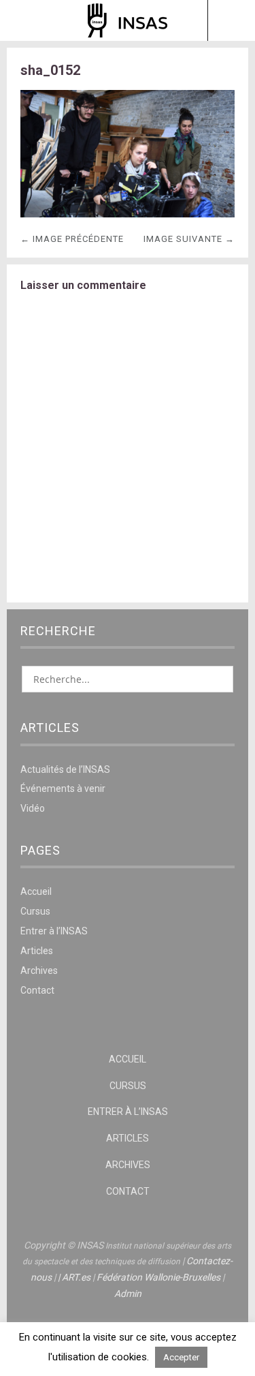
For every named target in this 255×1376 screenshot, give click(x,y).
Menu (24, 20)
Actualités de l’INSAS (65, 769)
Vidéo (32, 808)
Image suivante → (189, 239)
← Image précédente (72, 239)
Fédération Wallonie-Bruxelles (158, 1277)
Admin (127, 1293)
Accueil (36, 891)
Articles (36, 950)
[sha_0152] (127, 213)
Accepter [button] (181, 1357)
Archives (39, 970)
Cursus (35, 911)
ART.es (76, 1277)
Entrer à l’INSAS (54, 931)
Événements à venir (62, 788)
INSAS (127, 20)
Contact (37, 990)
